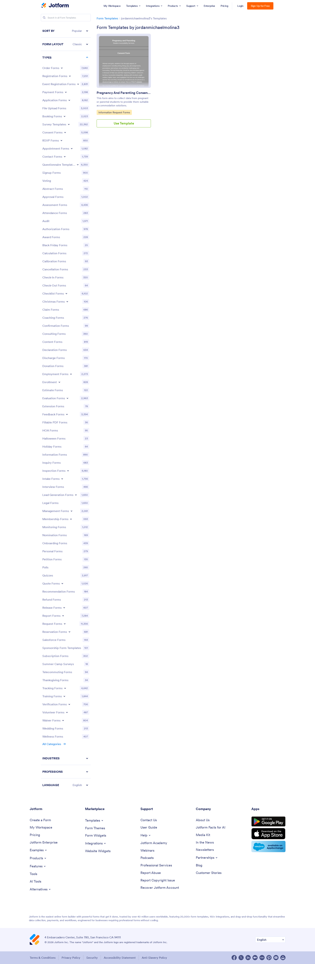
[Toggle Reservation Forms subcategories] (69, 632)
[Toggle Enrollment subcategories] (59, 382)
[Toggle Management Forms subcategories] (71, 511)
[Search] (44, 17)
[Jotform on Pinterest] (269, 957)
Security (92, 957)
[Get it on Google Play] (268, 821)
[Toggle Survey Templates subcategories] (69, 124)
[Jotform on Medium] (255, 957)
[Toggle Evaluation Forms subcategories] (67, 398)
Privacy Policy (71, 957)
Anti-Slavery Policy (154, 957)
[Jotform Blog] (262, 957)
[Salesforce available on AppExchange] (268, 846)
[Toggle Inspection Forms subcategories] (68, 470)
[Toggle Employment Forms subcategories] (71, 374)
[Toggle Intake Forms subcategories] (62, 479)
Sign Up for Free (260, 6)
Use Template (124, 123)
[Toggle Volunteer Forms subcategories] (67, 712)
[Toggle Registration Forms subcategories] (70, 76)
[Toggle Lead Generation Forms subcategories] (76, 495)
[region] (66, 408)
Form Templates (107, 18)
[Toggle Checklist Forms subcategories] (66, 293)
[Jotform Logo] (55, 5)
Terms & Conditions (43, 957)
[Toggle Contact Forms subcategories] (65, 156)
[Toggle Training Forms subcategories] (64, 696)
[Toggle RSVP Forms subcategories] (61, 140)
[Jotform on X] (241, 957)
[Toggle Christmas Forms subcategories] (67, 301)
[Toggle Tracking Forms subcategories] (65, 688)
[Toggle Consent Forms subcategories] (65, 132)
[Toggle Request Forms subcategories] (65, 624)
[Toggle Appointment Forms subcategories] (72, 148)
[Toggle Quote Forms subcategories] (62, 583)
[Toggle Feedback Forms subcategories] (67, 414)
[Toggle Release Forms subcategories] (64, 607)
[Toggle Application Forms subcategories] (69, 100)
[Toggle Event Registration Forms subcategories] (78, 84)
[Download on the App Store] (268, 833)
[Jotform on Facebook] (234, 957)
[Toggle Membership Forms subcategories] (71, 519)
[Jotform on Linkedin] (248, 957)
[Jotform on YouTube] (276, 957)
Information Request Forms (114, 112)
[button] (66, 31)
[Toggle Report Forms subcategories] (63, 615)
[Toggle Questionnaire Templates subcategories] (78, 164)
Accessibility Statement (120, 957)
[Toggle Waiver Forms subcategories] (63, 720)
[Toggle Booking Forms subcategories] (64, 116)
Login (240, 6)
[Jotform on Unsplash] (282, 957)
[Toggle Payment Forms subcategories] (66, 92)
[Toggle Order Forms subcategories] (62, 68)
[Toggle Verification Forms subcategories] (69, 704)
